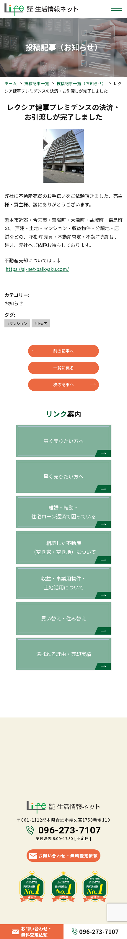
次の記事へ (63, 384)
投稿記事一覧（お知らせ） (81, 83)
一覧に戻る (63, 368)
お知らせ (13, 303)
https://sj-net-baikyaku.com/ (37, 268)
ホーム (10, 83)
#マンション (17, 323)
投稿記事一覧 (36, 83)
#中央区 (41, 323)
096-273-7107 (69, 830)
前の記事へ (63, 351)
